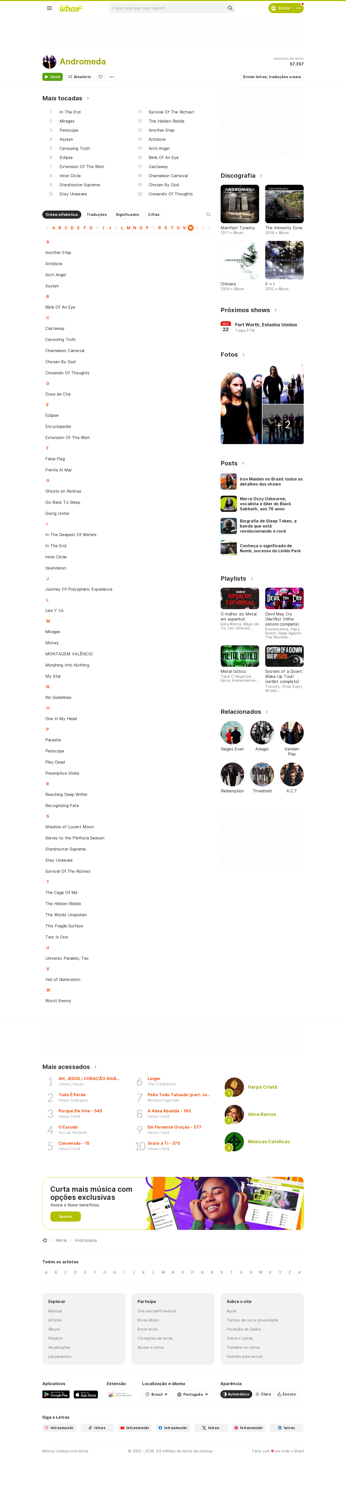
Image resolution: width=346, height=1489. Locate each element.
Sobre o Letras (240, 1338)
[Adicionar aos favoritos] (101, 77)
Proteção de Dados (244, 1329)
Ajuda (231, 1311)
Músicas (55, 1311)
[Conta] (299, 8)
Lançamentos (59, 1356)
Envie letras (148, 1329)
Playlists (55, 1338)
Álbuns (54, 1329)
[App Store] (86, 1394)
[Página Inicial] (44, 1240)
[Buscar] (230, 8)
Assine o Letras (151, 1347)
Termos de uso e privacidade (252, 1320)
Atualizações (59, 1347)
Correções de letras (155, 1338)
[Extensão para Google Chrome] (120, 1394)
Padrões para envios (245, 1356)
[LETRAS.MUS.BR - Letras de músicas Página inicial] (70, 8)
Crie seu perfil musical (157, 1311)
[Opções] (112, 77)
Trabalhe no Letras (243, 1347)
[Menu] (49, 8)
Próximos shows (245, 310)
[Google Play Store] (56, 1394)
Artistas (55, 1320)
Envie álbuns (148, 1320)
